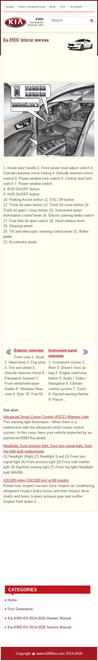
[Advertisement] (49, 68)
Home (10, 6)
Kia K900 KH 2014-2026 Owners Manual (39, 618)
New (52, 6)
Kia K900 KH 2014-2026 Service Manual (39, 627)
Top (63, 6)
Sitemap (76, 6)
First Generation (31, 6)
